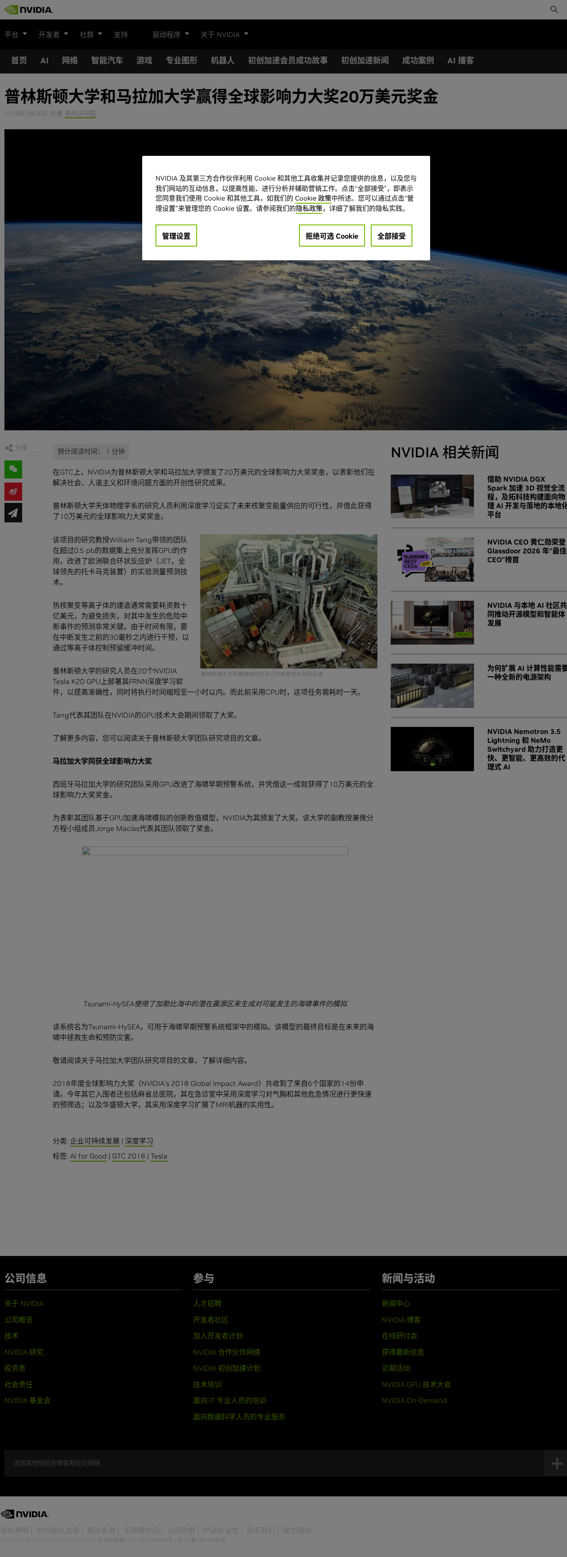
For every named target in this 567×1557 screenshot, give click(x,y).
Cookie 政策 (313, 198)
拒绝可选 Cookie (332, 236)
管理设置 (176, 236)
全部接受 (391, 236)
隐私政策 (309, 208)
